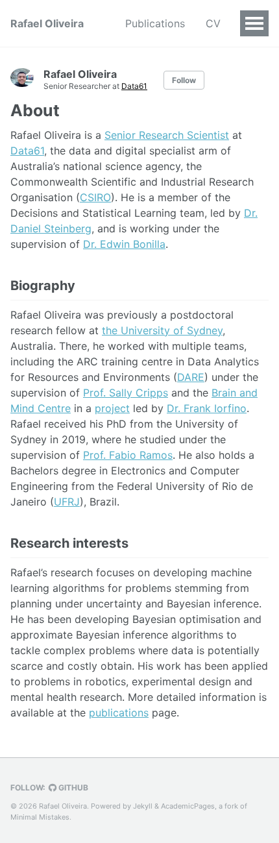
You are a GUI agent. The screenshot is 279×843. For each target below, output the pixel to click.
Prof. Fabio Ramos (128, 454)
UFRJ (67, 501)
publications (119, 712)
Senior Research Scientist (166, 134)
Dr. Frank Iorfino (207, 408)
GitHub (72, 787)
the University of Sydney (162, 330)
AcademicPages (188, 806)
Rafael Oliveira (47, 23)
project (112, 408)
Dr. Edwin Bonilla (124, 244)
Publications (155, 23)
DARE (190, 377)
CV (213, 23)
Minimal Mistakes (39, 817)
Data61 (134, 86)
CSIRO (95, 197)
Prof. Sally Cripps (125, 392)
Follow (184, 80)
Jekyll (142, 806)
